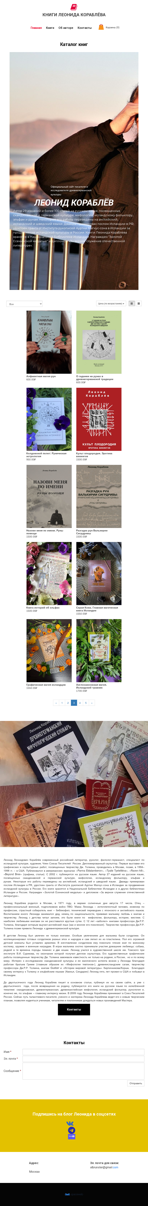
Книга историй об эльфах (43, 607)
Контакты (85, 28)
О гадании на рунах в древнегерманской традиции (94, 378)
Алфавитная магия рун (41, 376)
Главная (36, 28)
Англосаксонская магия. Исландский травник (91, 686)
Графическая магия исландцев (46, 684)
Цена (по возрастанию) (110, 303)
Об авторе (65, 28)
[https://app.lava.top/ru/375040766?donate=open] (71, 1136)
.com (115, 1167)
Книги (50, 28)
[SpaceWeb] (74, 1194)
